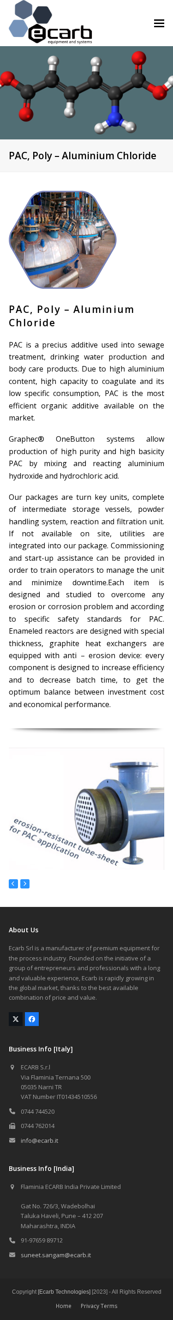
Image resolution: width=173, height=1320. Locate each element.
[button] (159, 23)
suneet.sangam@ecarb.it (56, 1255)
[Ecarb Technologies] (64, 1292)
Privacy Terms (99, 1306)
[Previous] (13, 883)
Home (64, 1306)
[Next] (25, 883)
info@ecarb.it (39, 1140)
